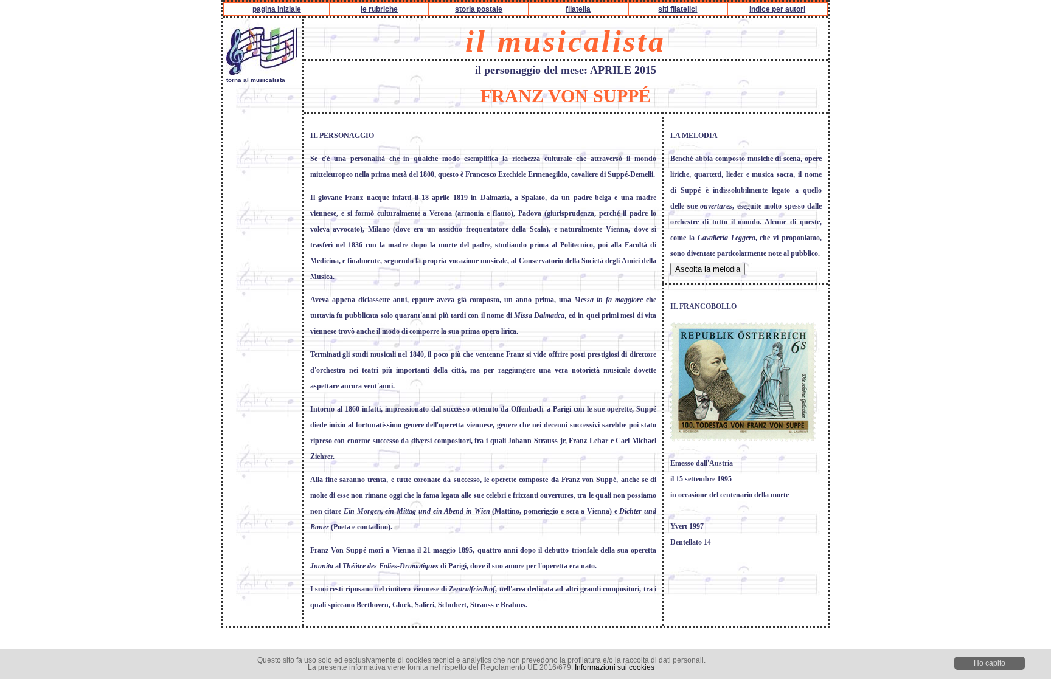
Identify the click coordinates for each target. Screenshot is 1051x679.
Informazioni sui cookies (614, 667)
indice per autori (777, 9)
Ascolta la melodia (707, 269)
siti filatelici (677, 9)
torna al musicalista (255, 80)
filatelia (578, 9)
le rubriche (379, 9)
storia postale (478, 9)
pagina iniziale (276, 9)
